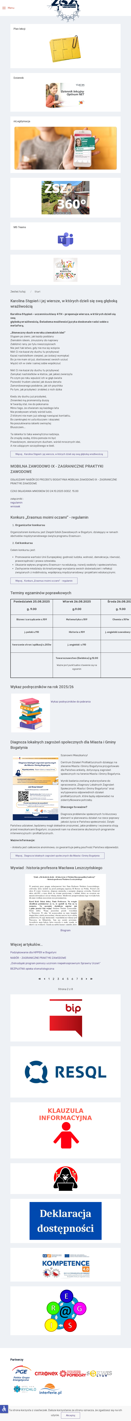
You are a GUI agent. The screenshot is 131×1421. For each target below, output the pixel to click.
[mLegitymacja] (65, 148)
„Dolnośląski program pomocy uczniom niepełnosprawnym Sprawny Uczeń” (55, 963)
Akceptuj (70, 1415)
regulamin (16, 502)
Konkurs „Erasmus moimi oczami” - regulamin (49, 517)
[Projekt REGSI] (65, 1311)
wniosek (15, 506)
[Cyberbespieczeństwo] (65, 1178)
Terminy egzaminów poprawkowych (40, 593)
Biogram (66, 930)
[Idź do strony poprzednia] (45, 979)
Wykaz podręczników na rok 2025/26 (42, 687)
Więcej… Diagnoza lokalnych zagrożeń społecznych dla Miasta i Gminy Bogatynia (57, 855)
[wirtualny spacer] (65, 197)
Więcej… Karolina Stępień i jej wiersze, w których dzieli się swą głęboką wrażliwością (59, 454)
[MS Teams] (65, 239)
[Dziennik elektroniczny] (65, 95)
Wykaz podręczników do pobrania (71, 701)
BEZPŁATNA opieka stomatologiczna (32, 968)
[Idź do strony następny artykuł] (86, 979)
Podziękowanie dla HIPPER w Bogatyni (33, 952)
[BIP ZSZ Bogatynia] (65, 1018)
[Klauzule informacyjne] (65, 1130)
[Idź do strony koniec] (91, 979)
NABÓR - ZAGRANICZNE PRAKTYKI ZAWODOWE (38, 957)
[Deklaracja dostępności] (65, 1221)
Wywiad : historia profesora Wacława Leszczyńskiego (56, 868)
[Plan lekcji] (65, 49)
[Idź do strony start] (39, 979)
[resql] (65, 1071)
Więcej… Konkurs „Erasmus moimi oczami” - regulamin (44, 580)
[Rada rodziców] (65, 269)
